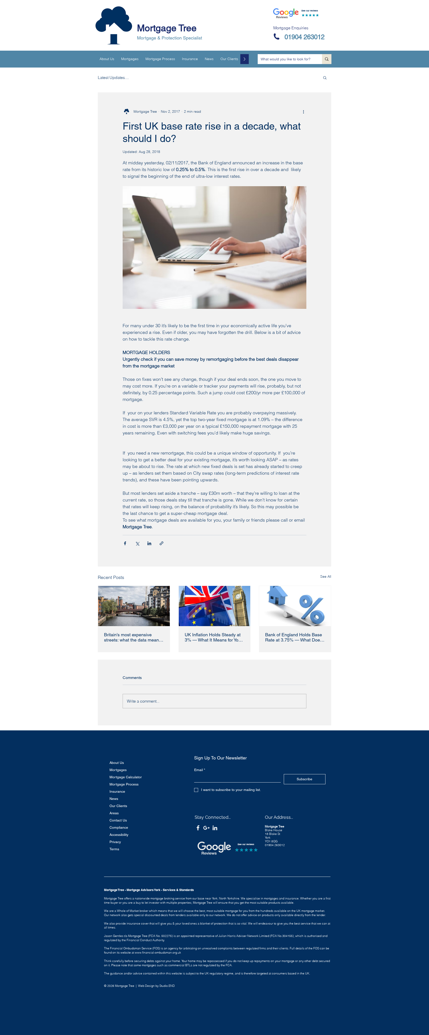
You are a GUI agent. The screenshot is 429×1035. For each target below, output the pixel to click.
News (113, 799)
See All (325, 576)
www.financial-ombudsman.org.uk (158, 952)
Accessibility (118, 835)
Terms (114, 849)
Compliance (118, 827)
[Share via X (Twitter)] (137, 543)
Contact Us (118, 820)
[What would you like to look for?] (326, 59)
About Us (116, 763)
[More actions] (303, 111)
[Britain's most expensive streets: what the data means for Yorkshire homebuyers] (134, 606)
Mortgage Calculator (125, 777)
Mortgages (118, 770)
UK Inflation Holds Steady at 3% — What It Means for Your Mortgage (213, 637)
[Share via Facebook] (125, 543)
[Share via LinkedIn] (149, 543)
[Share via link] (161, 543)
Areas (114, 813)
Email (199, 770)
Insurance (117, 791)
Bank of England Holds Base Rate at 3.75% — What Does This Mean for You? (293, 637)
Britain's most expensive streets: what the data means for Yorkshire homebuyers (132, 637)
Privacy (115, 842)
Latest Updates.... (113, 77)
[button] (324, 77)
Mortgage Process (124, 784)
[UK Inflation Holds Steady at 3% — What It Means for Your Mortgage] (214, 606)
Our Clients (118, 806)
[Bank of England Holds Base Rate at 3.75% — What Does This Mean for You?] (295, 606)
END (172, 986)
